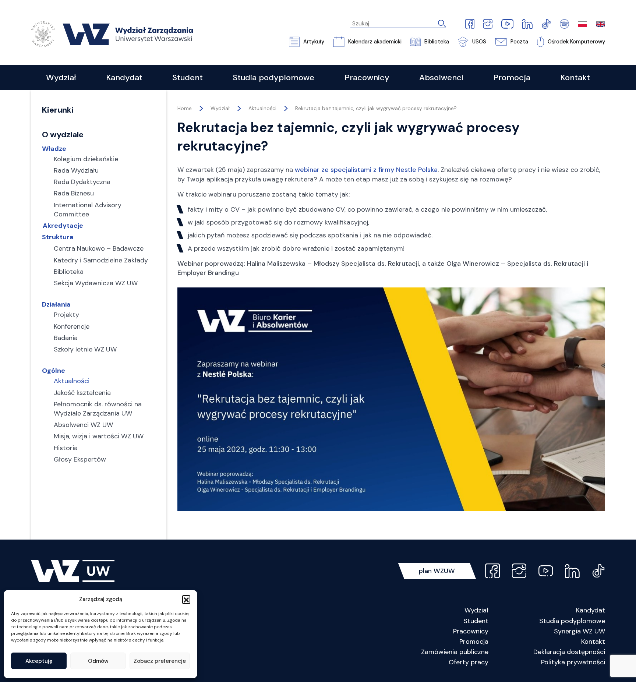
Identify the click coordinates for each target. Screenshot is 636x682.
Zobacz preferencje (160, 661)
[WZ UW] (112, 34)
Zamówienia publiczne (454, 651)
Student (475, 620)
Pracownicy (470, 631)
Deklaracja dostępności (569, 651)
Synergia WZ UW (579, 631)
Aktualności (262, 108)
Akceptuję (39, 661)
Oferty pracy (468, 662)
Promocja (473, 641)
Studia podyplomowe (572, 620)
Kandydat (590, 610)
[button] (186, 599)
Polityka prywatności (573, 662)
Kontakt (593, 641)
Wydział (476, 610)
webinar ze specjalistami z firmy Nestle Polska (366, 169)
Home (184, 108)
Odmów (98, 661)
